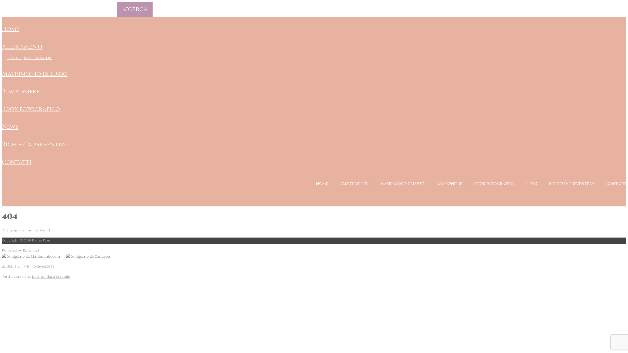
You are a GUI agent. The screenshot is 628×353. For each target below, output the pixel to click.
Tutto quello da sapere (29, 58)
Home (10, 29)
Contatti (16, 162)
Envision (30, 251)
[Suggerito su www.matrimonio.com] (31, 257)
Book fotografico (31, 109)
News (10, 127)
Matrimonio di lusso (34, 74)
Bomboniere (20, 92)
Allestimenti (22, 47)
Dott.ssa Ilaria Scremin (51, 277)
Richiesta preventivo (35, 145)
